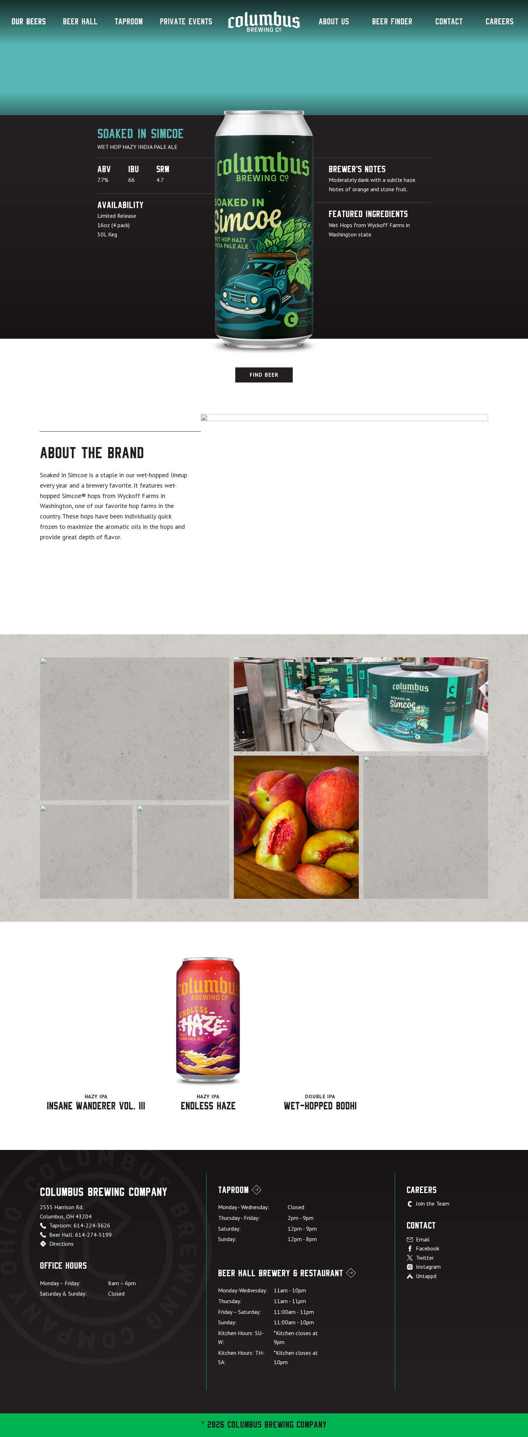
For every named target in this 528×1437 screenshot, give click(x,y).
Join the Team (432, 1203)
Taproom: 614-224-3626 (79, 1225)
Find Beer (264, 374)
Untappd (426, 1275)
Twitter (425, 1257)
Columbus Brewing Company (264, 21)
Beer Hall (80, 21)
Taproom (129, 21)
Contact (449, 21)
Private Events (186, 21)
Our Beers (28, 21)
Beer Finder (392, 21)
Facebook (427, 1248)
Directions (61, 1243)
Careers (500, 21)
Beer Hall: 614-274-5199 (80, 1234)
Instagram (428, 1266)
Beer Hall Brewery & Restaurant (280, 1273)
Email (423, 1239)
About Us (334, 21)
